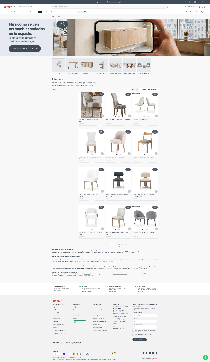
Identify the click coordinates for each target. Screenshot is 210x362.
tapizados (121, 268)
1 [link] (111, 244)
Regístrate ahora (139, 339)
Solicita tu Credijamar (192, 6)
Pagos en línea (96, 324)
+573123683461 (122, 316)
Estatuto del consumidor (99, 316)
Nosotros (55, 310)
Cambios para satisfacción (59, 333)
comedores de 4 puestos (132, 260)
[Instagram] (143, 353)
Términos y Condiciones (99, 318)
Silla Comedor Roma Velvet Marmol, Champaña (118, 119)
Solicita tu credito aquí (87, 291)
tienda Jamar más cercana (120, 274)
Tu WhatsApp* (135, 318)
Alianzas (75, 318)
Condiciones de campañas (99, 321)
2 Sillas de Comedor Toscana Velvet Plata (143, 232)
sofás (126, 251)
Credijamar (87, 274)
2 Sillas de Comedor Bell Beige (140, 119)
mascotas (94, 252)
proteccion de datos (147, 334)
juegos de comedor (84, 261)
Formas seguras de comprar (100, 310)
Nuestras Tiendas (57, 316)
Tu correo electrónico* (137, 324)
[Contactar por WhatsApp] (205, 357)
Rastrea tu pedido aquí (98, 313)
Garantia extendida (97, 327)
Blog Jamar (55, 321)
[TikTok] (156, 353)
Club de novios (56, 318)
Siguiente (120, 244)
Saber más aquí (57, 290)
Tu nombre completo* (137, 312)
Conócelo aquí (140, 291)
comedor (91, 85)
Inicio (53, 16)
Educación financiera (78, 316)
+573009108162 (124, 306)
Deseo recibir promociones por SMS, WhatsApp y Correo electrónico (145, 331)
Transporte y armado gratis (60, 330)
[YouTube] (150, 353)
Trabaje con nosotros (58, 324)
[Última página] (125, 244)
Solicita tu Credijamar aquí (114, 2)
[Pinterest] (153, 353)
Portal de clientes (97, 307)
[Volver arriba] (205, 352)
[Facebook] (147, 353)
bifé (75, 275)
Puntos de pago (77, 313)
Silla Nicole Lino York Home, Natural (115, 157)
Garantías (55, 327)
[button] (204, 7)
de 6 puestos (145, 260)
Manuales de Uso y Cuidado (100, 330)
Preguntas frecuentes (58, 307)
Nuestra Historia (57, 313)
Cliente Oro (76, 310)
